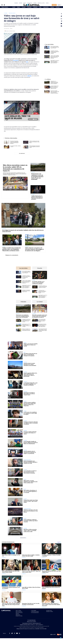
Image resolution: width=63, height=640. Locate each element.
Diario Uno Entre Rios (19, 612)
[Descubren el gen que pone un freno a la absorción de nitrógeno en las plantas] (23, 355)
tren (27, 61)
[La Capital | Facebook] (10, 633)
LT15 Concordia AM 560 (35, 612)
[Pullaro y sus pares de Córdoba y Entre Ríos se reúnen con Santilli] (23, 345)
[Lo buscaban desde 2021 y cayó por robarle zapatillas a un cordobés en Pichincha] (23, 384)
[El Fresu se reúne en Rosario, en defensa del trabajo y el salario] (23, 433)
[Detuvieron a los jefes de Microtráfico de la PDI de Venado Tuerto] (23, 291)
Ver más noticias (23, 537)
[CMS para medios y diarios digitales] (53, 634)
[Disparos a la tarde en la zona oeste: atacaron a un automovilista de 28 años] (23, 330)
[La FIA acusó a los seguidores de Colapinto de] (23, 414)
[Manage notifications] (60, 638)
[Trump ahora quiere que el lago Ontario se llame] (23, 502)
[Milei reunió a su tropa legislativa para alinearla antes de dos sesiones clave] (23, 482)
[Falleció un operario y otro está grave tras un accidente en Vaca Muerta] (31, 142)
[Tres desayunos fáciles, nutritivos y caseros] (12, 146)
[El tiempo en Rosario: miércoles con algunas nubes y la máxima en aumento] (23, 424)
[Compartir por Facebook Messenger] (61, 24)
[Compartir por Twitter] (61, 16)
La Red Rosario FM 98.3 (35, 611)
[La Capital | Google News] (19, 633)
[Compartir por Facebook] (61, 14)
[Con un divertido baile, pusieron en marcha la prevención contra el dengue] (39, 320)
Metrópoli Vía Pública (19, 615)
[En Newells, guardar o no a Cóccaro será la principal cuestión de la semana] (39, 286)
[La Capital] (31, 5)
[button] (2, 4)
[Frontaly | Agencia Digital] (59, 634)
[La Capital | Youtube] (17, 633)
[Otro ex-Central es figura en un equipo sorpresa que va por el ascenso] (51, 47)
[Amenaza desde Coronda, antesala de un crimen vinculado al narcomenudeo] (23, 365)
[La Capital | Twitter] (12, 633)
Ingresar (59, 4)
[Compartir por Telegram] (61, 21)
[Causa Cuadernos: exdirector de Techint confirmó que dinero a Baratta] (23, 521)
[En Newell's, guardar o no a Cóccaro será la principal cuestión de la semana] (39, 278)
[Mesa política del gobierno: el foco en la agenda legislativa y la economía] (23, 492)
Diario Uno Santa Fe (19, 611)
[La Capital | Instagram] (15, 633)
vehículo (29, 75)
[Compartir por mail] (61, 26)
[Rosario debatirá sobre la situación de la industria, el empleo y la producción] (23, 453)
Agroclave (17, 613)
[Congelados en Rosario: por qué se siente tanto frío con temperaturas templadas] (51, 52)
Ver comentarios (22, 153)
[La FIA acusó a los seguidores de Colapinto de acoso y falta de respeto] (39, 291)
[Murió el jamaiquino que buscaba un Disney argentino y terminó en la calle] (31, 146)
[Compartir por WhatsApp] (61, 19)
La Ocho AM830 (33, 610)
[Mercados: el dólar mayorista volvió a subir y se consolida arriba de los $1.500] (23, 531)
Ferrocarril (15, 60)
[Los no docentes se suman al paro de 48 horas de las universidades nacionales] (23, 472)
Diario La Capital (18, 610)
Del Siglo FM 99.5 (49, 610)
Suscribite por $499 (54, 5)
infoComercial (18, 614)
